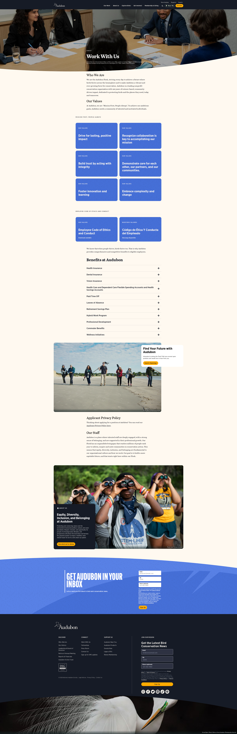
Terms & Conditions (149, 603)
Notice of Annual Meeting (67, 653)
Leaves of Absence (95, 302)
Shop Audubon (165, 2)
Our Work (107, 5)
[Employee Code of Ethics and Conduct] (97, 229)
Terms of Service (156, 590)
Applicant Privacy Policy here (99, 425)
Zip (140, 577)
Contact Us (85, 651)
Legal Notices (82, 677)
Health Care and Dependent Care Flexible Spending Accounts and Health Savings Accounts (120, 288)
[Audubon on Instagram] (143, 692)
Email (141, 571)
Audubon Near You (110, 642)
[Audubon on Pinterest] (167, 692)
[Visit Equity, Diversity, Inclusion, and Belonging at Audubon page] (118, 507)
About (89, 50)
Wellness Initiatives (95, 334)
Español (180, 2)
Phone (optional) (144, 583)
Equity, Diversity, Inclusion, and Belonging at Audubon (73, 518)
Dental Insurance (94, 274)
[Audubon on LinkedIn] (158, 692)
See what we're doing (66, 544)
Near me (171, 6)
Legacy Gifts (108, 651)
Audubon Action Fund (66, 660)
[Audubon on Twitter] (153, 692)
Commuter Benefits (95, 328)
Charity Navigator (63, 667)
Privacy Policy (145, 590)
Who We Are (63, 642)
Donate (179, 5)
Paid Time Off (93, 296)
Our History (62, 645)
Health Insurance (94, 268)
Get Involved (138, 5)
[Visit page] (107, 377)
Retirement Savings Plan (98, 309)
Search (162, 5)
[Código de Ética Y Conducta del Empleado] (140, 229)
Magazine (173, 2)
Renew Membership (110, 655)
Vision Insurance (94, 281)
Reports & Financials (65, 656)
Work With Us (85, 642)
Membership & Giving (151, 5)
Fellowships (85, 645)
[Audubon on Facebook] (148, 692)
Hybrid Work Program (97, 315)
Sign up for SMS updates (89, 655)
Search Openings (151, 363)
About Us (116, 5)
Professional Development (99, 322)
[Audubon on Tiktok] (162, 692)
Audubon (59, 5)
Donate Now (108, 648)
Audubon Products (110, 645)
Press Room (85, 648)
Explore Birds (126, 5)
